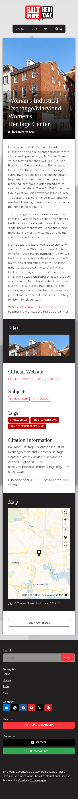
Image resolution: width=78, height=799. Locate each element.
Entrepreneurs (19, 399)
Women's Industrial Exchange (27, 426)
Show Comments (39, 622)
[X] (40, 707)
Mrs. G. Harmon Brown (44, 420)
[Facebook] (23, 707)
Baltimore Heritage (23, 131)
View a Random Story (41, 725)
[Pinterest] (48, 707)
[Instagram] (15, 707)
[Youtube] (31, 707)
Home (6, 674)
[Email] (6, 707)
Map (46, 29)
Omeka (22, 780)
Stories (20, 29)
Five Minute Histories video (39, 307)
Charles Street (18, 420)
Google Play (41, 751)
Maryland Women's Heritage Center (33, 379)
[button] (59, 28)
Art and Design (41, 399)
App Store (41, 742)
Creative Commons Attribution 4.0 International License (36, 776)
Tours (34, 29)
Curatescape (38, 780)
